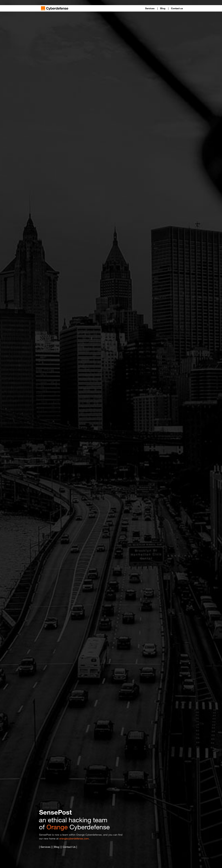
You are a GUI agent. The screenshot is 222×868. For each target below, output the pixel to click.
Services (150, 8)
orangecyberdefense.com (74, 838)
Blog (162, 8)
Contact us (177, 8)
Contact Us (69, 846)
